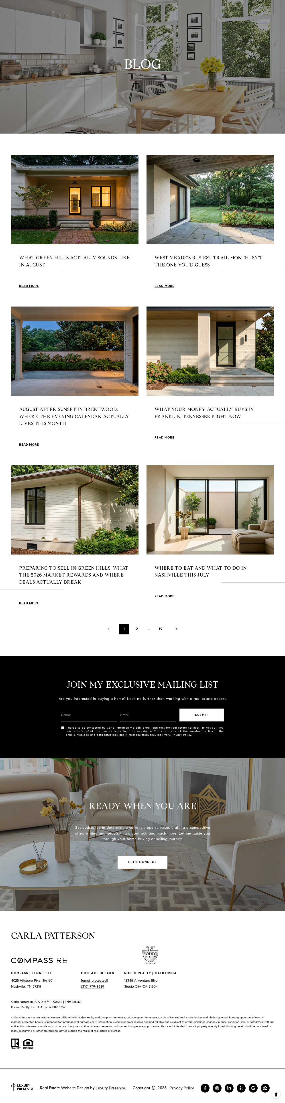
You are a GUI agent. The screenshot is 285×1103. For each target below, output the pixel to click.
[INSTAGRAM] (217, 1088)
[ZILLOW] (265, 1088)
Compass (137, 1017)
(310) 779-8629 (92, 986)
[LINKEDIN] (229, 1088)
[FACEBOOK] (205, 1088)
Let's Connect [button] (142, 862)
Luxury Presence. (111, 1088)
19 (161, 629)
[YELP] (241, 1088)
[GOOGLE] (253, 1088)
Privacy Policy (181, 734)
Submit (201, 715)
